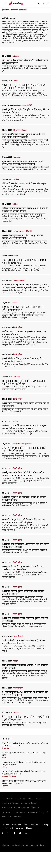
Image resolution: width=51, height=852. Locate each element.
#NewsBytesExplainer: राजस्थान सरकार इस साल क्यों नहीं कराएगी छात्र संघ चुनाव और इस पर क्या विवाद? (25, 286)
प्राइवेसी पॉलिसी (17, 824)
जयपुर (15, 661)
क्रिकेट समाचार (35, 807)
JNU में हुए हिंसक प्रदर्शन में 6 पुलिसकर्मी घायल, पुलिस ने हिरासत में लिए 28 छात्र (25, 111)
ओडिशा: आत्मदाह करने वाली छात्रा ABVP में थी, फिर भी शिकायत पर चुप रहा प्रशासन (25, 210)
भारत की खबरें (18, 636)
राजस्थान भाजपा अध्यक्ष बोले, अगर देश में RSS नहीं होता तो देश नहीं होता (25, 666)
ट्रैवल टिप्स (38, 799)
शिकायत (4, 828)
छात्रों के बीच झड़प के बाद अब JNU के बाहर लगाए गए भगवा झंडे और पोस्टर (24, 333)
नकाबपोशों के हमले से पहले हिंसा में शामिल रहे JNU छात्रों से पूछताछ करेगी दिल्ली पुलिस (23, 521)
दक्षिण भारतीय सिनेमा (15, 816)
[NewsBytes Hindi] (16, 3)
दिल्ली (15, 303)
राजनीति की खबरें (16, 10)
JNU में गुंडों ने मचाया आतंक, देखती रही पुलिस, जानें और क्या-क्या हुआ (25, 619)
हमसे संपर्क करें (34, 824)
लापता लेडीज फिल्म (9, 776)
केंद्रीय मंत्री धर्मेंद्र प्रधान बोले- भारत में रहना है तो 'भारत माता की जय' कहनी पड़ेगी (24, 642)
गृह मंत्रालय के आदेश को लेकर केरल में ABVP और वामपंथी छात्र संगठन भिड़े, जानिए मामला (23, 163)
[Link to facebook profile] (14, 833)
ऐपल (4, 758)
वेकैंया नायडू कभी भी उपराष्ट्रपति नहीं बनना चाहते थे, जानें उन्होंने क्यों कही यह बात (25, 718)
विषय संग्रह (29, 828)
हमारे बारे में (5, 824)
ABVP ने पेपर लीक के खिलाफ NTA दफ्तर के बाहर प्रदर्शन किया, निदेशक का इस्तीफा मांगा (23, 86)
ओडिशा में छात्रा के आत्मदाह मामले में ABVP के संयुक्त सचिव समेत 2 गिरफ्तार (24, 185)
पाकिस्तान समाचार (33, 812)
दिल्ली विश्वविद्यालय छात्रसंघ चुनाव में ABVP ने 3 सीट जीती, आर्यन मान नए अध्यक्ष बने (23, 136)
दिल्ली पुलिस (17, 327)
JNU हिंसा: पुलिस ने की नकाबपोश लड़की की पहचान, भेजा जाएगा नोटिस (24, 499)
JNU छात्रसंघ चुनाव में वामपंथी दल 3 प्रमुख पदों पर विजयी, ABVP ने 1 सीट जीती (22, 237)
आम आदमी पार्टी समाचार (29, 803)
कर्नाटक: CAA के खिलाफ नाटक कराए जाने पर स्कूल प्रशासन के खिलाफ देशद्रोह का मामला (24, 427)
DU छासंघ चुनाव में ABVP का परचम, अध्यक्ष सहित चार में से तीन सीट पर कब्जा (25, 693)
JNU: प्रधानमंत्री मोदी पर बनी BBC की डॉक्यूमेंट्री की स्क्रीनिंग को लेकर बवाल (23, 308)
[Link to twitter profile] (20, 833)
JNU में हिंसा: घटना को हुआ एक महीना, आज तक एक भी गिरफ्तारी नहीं (25, 405)
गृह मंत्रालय (17, 157)
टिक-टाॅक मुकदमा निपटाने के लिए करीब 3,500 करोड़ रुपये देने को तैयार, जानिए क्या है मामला (25, 744)
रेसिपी (4, 816)
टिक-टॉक (5, 748)
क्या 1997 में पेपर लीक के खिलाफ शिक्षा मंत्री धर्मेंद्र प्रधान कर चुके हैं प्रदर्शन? (25, 62)
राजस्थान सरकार (19, 280)
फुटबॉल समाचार (7, 812)
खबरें (7, 10)
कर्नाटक (15, 421)
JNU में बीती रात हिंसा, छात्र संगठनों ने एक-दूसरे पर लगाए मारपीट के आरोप (23, 360)
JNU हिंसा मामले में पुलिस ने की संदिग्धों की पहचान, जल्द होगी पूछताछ (23, 592)
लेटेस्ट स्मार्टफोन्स (19, 812)
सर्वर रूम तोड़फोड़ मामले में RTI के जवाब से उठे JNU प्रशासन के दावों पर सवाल (23, 449)
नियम (25, 824)
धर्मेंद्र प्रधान (16, 56)
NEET (16, 81)
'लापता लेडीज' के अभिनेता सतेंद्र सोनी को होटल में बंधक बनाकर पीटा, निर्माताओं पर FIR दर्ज (23, 772)
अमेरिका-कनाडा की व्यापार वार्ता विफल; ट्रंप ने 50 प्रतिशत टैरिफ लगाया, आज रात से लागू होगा (24, 782)
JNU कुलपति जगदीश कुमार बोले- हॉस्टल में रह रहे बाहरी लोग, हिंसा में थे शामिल (23, 568)
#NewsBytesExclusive (10, 803)
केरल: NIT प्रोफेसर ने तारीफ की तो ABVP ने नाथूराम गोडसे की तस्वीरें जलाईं (24, 261)
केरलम (15, 256)
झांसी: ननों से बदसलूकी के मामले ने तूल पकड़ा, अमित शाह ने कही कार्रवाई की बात (24, 382)
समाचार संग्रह (20, 828)
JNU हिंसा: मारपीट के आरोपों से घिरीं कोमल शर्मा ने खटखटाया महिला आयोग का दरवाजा (23, 474)
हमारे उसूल (45, 824)
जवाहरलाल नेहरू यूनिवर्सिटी (22, 105)
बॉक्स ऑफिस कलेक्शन (21, 807)
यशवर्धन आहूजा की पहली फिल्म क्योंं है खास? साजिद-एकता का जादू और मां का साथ (23, 763)
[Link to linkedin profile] (26, 833)
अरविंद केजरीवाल (7, 799)
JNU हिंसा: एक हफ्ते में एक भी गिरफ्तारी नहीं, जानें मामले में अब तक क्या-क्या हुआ (25, 546)
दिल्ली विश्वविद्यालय (20, 130)
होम (3, 10)
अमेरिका (5, 786)
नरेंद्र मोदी (17, 712)
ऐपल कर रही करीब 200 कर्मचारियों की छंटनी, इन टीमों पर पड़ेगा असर (24, 754)
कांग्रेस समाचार (18, 688)
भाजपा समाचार (7, 807)
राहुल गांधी (44, 812)
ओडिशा (16, 179)
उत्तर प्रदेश (17, 376)
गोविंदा (4, 767)
